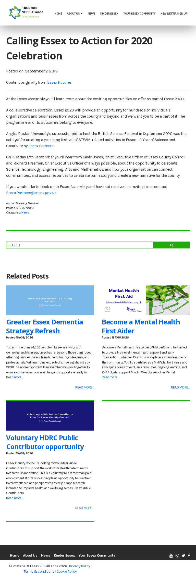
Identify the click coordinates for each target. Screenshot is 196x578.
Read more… (14, 377)
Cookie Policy (67, 571)
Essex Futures (59, 82)
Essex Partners (40, 145)
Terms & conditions (39, 571)
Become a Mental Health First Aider (141, 326)
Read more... (84, 387)
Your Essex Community (139, 13)
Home (58, 13)
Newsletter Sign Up (174, 13)
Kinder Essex (109, 13)
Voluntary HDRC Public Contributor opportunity (45, 442)
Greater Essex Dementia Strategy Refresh (44, 326)
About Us (73, 13)
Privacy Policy (79, 566)
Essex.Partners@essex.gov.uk (31, 192)
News (91, 13)
